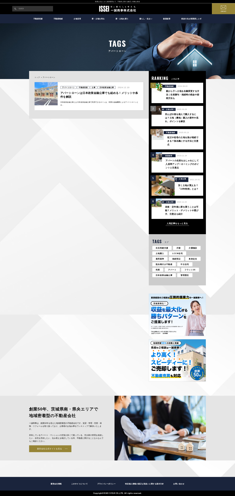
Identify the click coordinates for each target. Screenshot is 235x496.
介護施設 (193, 248)
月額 (178, 248)
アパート (172, 270)
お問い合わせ (178, 484)
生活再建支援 (162, 248)
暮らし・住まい (145, 19)
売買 (158, 270)
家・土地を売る (98, 19)
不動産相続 (58, 19)
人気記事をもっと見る (177, 223)
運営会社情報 (56, 484)
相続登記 (176, 259)
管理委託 (185, 275)
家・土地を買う (122, 19)
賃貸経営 (166, 19)
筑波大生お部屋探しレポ (191, 19)
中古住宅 (185, 264)
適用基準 (160, 259)
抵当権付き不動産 (164, 264)
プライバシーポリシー (106, 484)
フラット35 (190, 270)
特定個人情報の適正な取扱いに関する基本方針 (144, 484)
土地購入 (160, 253)
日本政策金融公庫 (164, 275)
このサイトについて (79, 484)
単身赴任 (193, 259)
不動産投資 (38, 19)
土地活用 (77, 19)
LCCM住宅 (177, 253)
